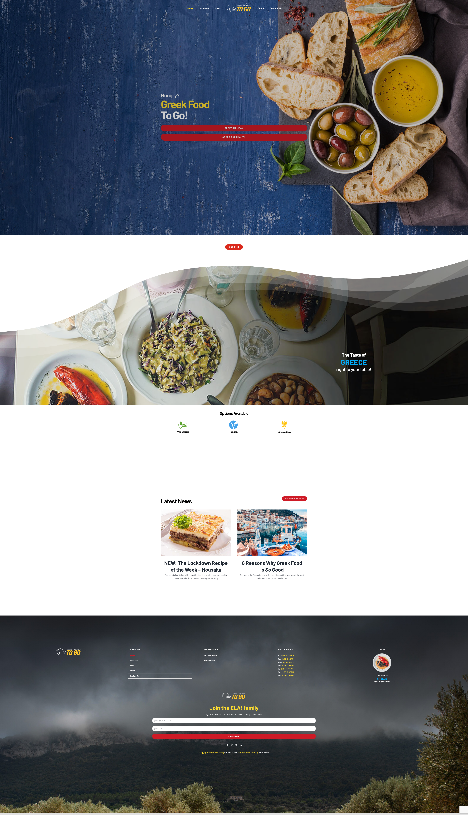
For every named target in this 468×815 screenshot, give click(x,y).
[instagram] (236, 745)
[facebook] (227, 745)
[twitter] (232, 745)
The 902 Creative (263, 753)
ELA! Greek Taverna (230, 753)
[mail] (241, 745)
